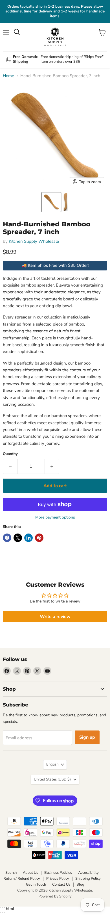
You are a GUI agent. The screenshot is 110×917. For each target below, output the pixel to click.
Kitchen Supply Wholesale (34, 241)
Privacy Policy (57, 878)
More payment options (55, 517)
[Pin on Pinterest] (39, 538)
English (52, 764)
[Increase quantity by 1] (52, 466)
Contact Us (61, 884)
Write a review (55, 616)
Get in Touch (36, 884)
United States (52, 779)
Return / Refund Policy (21, 878)
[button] (51, 202)
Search (11, 872)
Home (8, 75)
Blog (80, 884)
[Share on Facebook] (7, 538)
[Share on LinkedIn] (28, 538)
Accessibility (88, 872)
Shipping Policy (88, 878)
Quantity (10, 454)
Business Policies (58, 872)
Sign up (87, 737)
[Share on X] (18, 538)
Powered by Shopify (55, 896)
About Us (30, 872)
